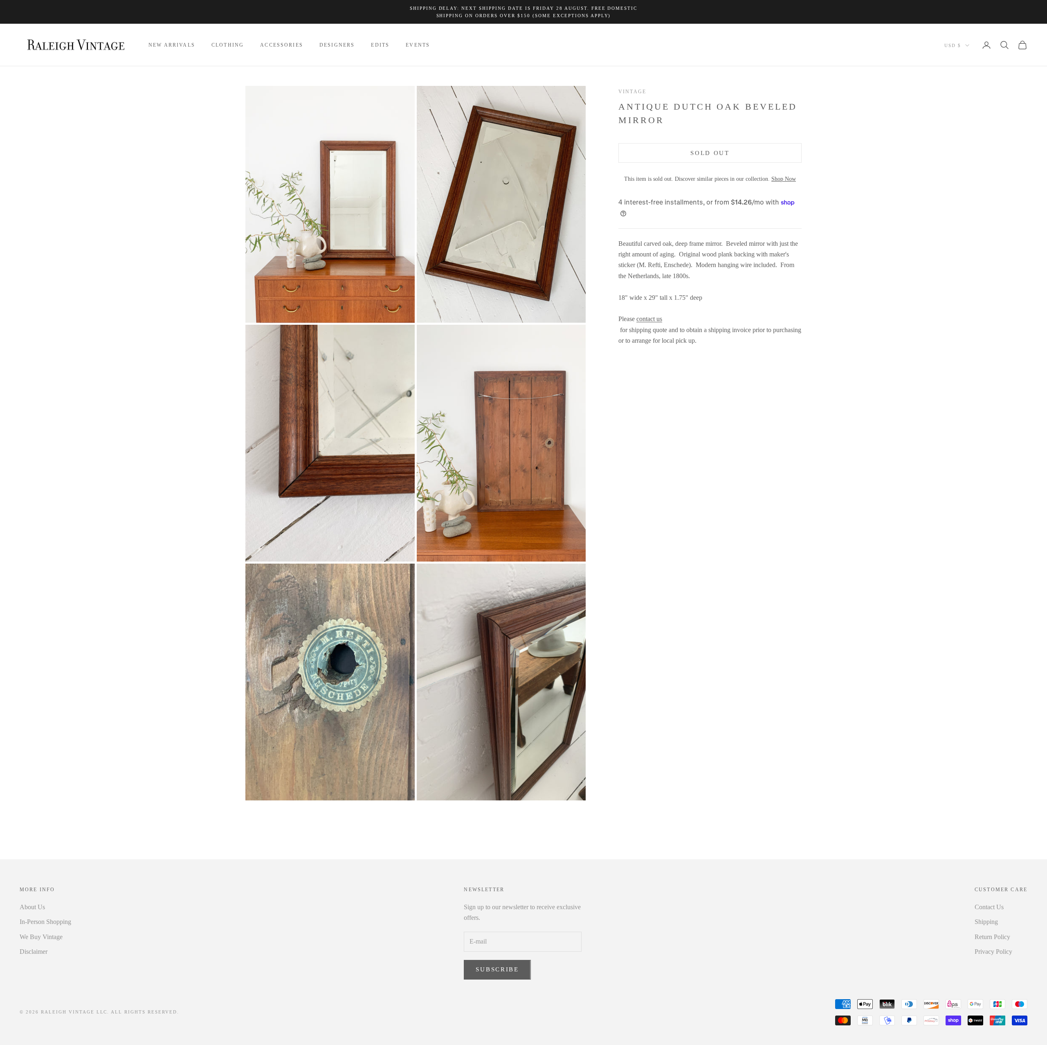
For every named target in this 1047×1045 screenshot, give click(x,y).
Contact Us (989, 906)
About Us (32, 906)
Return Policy (992, 936)
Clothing (227, 45)
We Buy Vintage (41, 936)
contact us (649, 318)
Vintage (632, 91)
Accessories (281, 45)
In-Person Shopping (45, 921)
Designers (337, 45)
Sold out (710, 153)
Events (418, 45)
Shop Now (783, 178)
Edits (380, 45)
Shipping (986, 921)
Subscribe (497, 969)
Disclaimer (33, 951)
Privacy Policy (993, 951)
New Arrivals (171, 45)
